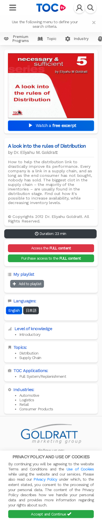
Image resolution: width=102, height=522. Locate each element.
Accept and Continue (49, 514)
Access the (51, 248)
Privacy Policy (45, 479)
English (14, 310)
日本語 (31, 310)
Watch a (55, 125)
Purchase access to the (51, 258)
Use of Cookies (80, 469)
